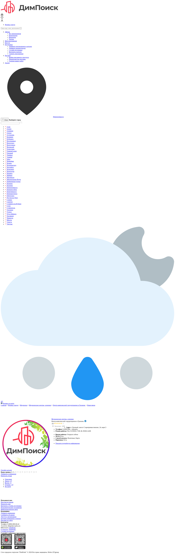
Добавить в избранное (8, 474)
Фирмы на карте (8, 403)
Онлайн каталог (6, 470)
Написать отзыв (6, 476)
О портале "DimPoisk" (8, 529)
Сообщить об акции (8, 515)
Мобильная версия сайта (9, 509)
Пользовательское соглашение (11, 508)
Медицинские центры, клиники (62, 419)
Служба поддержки (7, 531)
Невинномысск (58, 117)
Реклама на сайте (7, 520)
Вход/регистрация (7, 502)
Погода (7, 43)
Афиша (7, 32)
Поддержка (9, 44)
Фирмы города (10, 25)
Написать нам (5, 504)
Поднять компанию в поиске (11, 518)
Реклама (8, 55)
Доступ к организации (8, 517)
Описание (8, 479)
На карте (8, 486)
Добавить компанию (8, 513)
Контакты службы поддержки (11, 506)
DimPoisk (12, 528)
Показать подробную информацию (67, 443)
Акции (7, 63)
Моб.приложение (11, 41)
